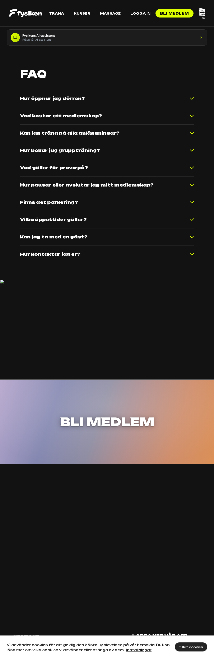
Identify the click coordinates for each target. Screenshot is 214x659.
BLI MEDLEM (107, 422)
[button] (107, 37)
